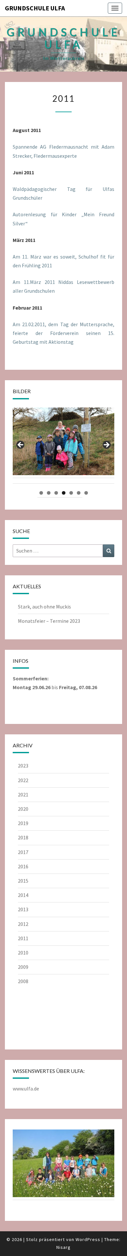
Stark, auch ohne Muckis (44, 606)
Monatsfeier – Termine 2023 (49, 621)
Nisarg (63, 1247)
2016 (23, 866)
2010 (23, 952)
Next (106, 445)
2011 (23, 938)
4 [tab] (63, 493)
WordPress (88, 1239)
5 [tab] (71, 493)
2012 (23, 924)
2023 (23, 765)
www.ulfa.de (26, 1088)
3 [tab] (56, 493)
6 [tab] (78, 493)
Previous (21, 445)
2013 (23, 909)
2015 (23, 880)
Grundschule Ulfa (35, 8)
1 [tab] (41, 493)
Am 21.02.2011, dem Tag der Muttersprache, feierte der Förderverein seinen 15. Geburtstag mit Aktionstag (63, 333)
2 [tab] (48, 493)
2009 (23, 967)
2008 (23, 981)
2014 (23, 895)
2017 (23, 852)
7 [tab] (86, 493)
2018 (23, 837)
